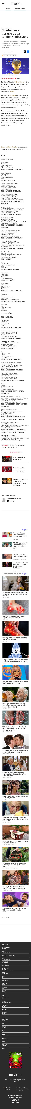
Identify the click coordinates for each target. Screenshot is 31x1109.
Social (3, 998)
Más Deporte (5, 962)
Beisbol (3, 958)
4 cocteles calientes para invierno (19, 458)
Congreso (4, 987)
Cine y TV (4, 950)
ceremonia (12, 95)
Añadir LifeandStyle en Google (10, 55)
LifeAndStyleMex (19, 1081)
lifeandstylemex (16, 1081)
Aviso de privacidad (15, 1097)
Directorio (15, 1102)
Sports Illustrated (8, 955)
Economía (4, 972)
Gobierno (4, 984)
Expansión (5, 968)
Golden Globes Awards (17, 445)
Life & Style (5, 944)
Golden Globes (19, 82)
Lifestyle (4, 963)
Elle (3, 1030)
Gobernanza (5, 999)
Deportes (4, 948)
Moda (3, 1023)
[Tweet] (25, 51)
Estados (4, 990)
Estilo (8, 9)
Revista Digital (5, 965)
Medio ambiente (5, 997)
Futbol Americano (6, 959)
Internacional (5, 973)
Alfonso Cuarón (11, 147)
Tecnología (4, 974)
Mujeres (4, 979)
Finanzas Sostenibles (7, 1002)
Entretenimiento (20, 9)
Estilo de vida (5, 1035)
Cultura (4, 1027)
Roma (3, 147)
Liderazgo (4, 1012)
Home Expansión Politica (7, 970)
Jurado (3, 1048)
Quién (3, 1018)
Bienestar (4, 1045)
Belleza (3, 1024)
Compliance (15, 1099)
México (3, 986)
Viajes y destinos (6, 1042)
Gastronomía (5, 1040)
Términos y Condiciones (15, 1095)
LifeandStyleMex (12, 1081)
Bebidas (3, 1041)
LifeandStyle (5, 980)
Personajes (4, 1044)
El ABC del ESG (5, 1005)
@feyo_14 (19, 78)
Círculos (4, 1022)
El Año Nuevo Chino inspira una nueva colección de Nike (19, 470)
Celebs (3, 1034)
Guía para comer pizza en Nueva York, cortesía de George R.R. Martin (20, 482)
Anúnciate (15, 1100)
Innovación (4, 1004)
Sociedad (4, 992)
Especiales (4, 1015)
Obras (3, 976)
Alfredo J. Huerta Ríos (14, 498)
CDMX (3, 988)
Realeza (3, 1020)
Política (4, 983)
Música (3, 951)
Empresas (4, 969)
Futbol (3, 957)
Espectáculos (5, 1019)
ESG (2, 977)
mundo (12, 91)
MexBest (4, 1038)
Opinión (3, 991)
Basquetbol (5, 961)
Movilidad (4, 1001)
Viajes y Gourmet (6, 952)
